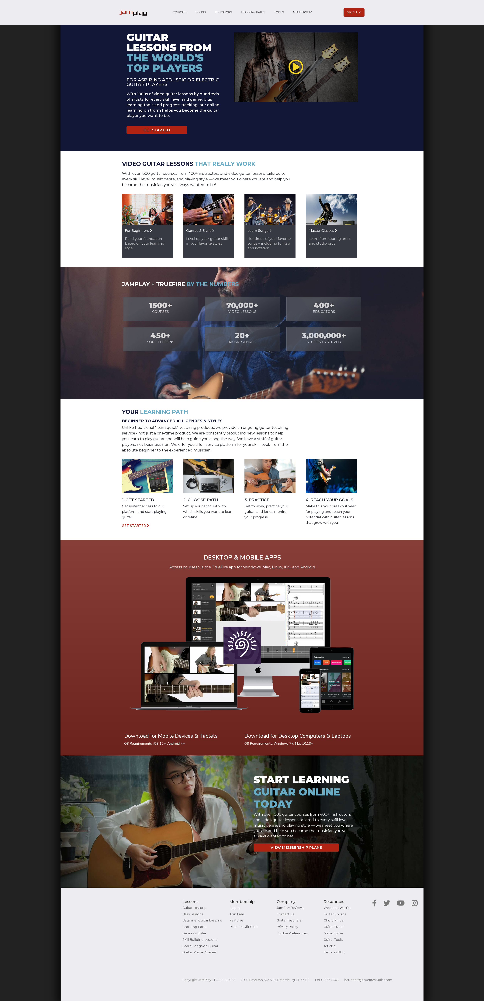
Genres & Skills (199, 231)
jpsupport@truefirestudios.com (368, 980)
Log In (235, 908)
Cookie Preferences (292, 933)
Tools (279, 12)
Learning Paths (253, 12)
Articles (329, 946)
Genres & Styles (194, 933)
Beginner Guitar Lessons (202, 920)
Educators (223, 12)
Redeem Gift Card (244, 927)
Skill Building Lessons (199, 939)
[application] (296, 67)
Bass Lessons (192, 914)
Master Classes (322, 231)
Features (236, 920)
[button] (296, 67)
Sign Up (354, 12)
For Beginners (137, 231)
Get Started (156, 130)
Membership (302, 12)
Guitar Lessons (194, 908)
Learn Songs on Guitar (200, 946)
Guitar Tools (333, 939)
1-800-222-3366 (326, 980)
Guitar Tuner (334, 927)
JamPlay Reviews (290, 908)
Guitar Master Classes (199, 952)
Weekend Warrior (338, 908)
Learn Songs (258, 231)
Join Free (237, 914)
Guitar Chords (335, 914)
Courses (179, 12)
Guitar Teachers (289, 920)
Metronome (333, 933)
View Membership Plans (296, 847)
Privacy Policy (287, 927)
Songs (200, 12)
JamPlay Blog (334, 952)
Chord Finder (334, 920)
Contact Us (285, 914)
